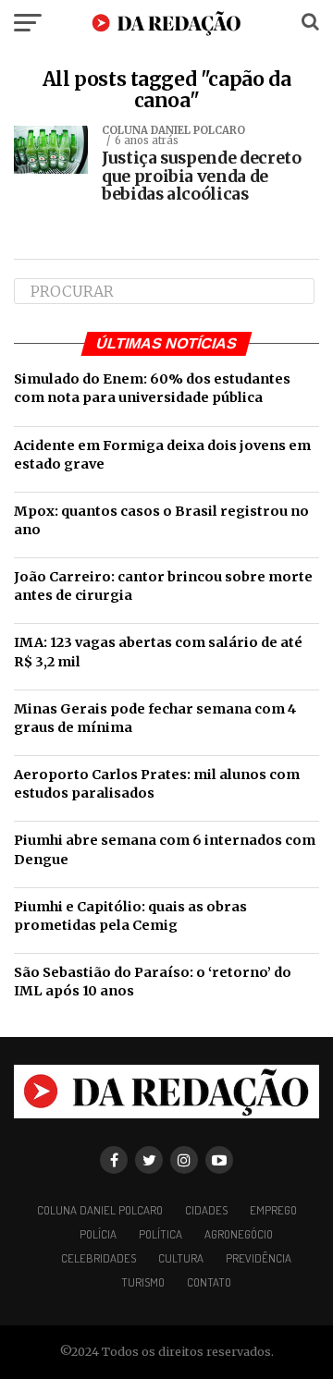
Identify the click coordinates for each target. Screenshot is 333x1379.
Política (160, 1233)
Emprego (273, 1209)
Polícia (98, 1233)
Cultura (181, 1258)
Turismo (143, 1282)
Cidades (206, 1209)
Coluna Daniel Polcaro (100, 1209)
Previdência (258, 1258)
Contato (209, 1282)
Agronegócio (238, 1233)
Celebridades (98, 1258)
